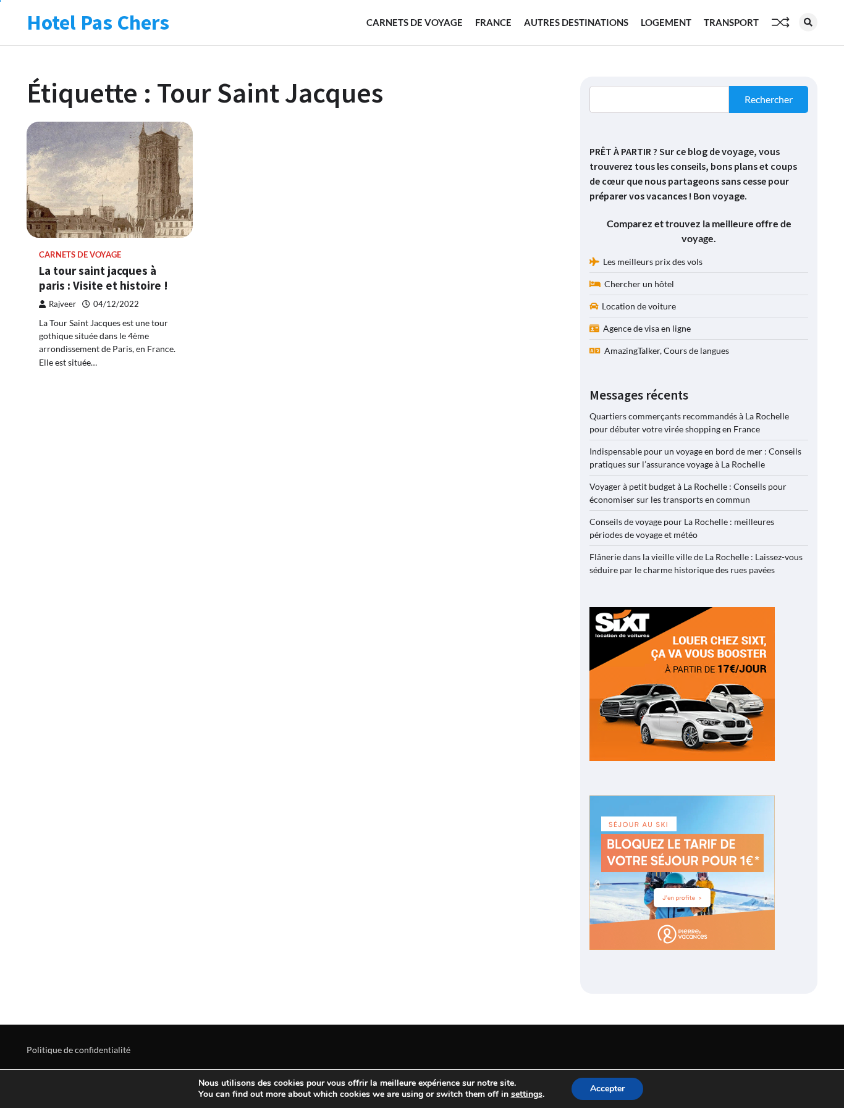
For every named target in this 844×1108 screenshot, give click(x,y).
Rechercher (769, 99)
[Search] (808, 22)
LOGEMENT (666, 22)
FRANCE (493, 22)
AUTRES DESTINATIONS (576, 22)
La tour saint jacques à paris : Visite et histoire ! (103, 278)
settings (526, 1094)
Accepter (607, 1088)
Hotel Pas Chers (98, 22)
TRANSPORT (731, 22)
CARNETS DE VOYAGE (414, 22)
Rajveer (62, 304)
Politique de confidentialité (78, 1049)
